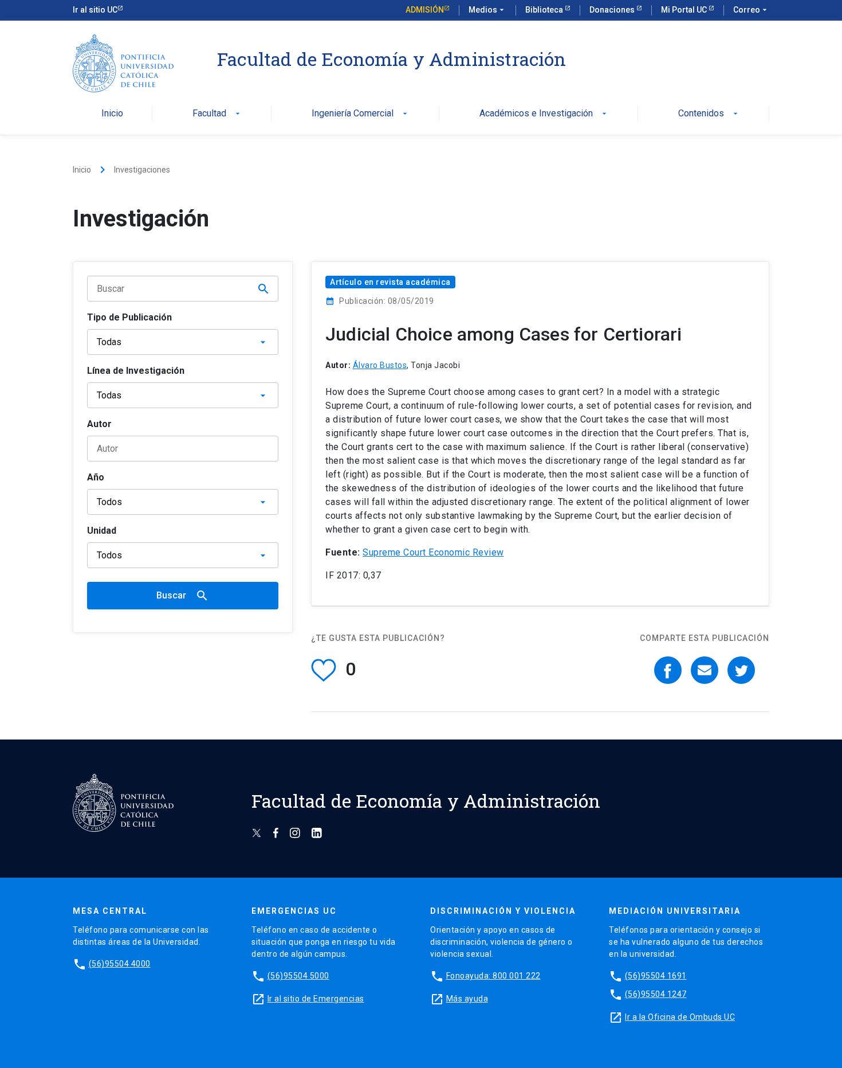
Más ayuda (467, 998)
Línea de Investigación (135, 370)
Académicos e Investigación (544, 114)
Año (95, 477)
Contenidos (709, 114)
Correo (751, 9)
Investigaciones (142, 169)
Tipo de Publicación (129, 317)
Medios (487, 9)
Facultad (217, 114)
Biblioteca (545, 9)
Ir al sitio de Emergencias (315, 998)
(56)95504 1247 (656, 994)
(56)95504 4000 (120, 963)
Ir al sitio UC (95, 9)
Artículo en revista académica (390, 282)
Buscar (182, 596)
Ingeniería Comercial (361, 114)
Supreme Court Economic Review (433, 552)
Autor (99, 423)
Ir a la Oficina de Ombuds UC (680, 1017)
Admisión (425, 9)
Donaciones (612, 9)
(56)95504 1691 (656, 975)
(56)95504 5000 (298, 975)
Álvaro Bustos (380, 365)
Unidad (101, 530)
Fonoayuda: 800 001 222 (493, 975)
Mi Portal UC (685, 9)
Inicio (112, 114)
